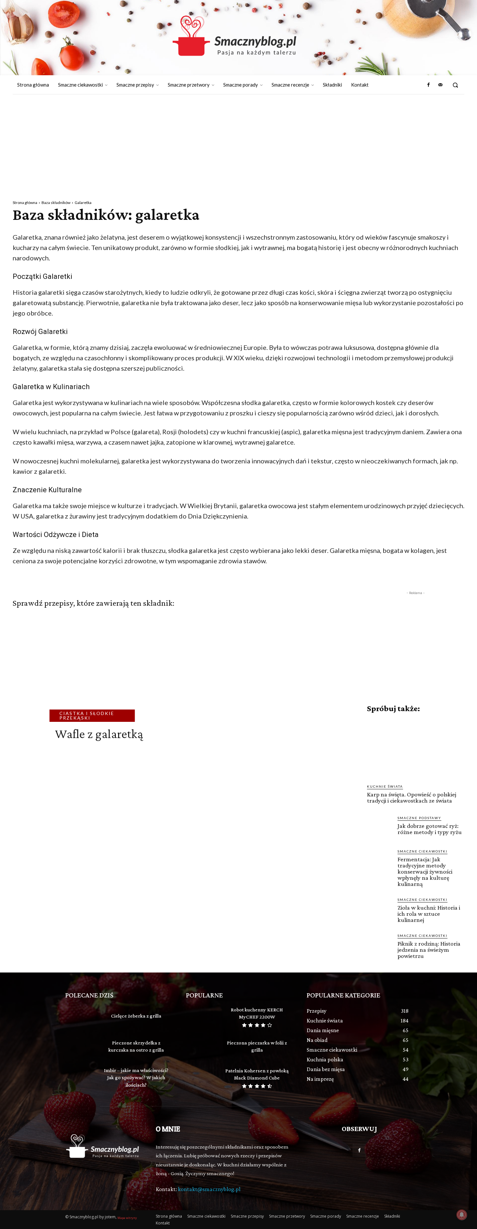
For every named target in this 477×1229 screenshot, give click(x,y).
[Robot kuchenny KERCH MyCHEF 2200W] (201, 1017)
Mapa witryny (127, 1218)
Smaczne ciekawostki (422, 851)
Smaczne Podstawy (419, 818)
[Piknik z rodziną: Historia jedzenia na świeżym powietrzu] (379, 945)
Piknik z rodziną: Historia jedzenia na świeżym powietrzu (429, 949)
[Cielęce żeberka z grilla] (81, 1017)
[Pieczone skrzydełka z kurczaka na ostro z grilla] (81, 1047)
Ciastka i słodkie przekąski (86, 715)
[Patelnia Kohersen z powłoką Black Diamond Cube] (201, 1078)
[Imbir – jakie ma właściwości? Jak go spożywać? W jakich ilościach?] (81, 1078)
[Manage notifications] (462, 1215)
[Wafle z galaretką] (94, 671)
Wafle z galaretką (99, 733)
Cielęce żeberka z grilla (136, 1016)
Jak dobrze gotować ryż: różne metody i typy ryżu (430, 828)
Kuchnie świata (385, 786)
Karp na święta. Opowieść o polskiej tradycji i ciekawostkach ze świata (411, 797)
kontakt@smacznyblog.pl (209, 1189)
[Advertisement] (238, 143)
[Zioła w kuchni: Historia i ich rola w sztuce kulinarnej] (379, 909)
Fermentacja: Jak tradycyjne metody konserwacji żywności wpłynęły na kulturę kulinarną (425, 871)
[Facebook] (428, 85)
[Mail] (440, 85)
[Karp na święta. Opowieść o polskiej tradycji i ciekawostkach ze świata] (415, 748)
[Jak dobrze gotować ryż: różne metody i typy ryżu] (379, 828)
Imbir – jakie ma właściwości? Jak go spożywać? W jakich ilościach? (136, 1078)
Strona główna (25, 202)
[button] (455, 85)
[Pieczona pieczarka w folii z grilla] (201, 1047)
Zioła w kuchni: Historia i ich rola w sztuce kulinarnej (429, 913)
